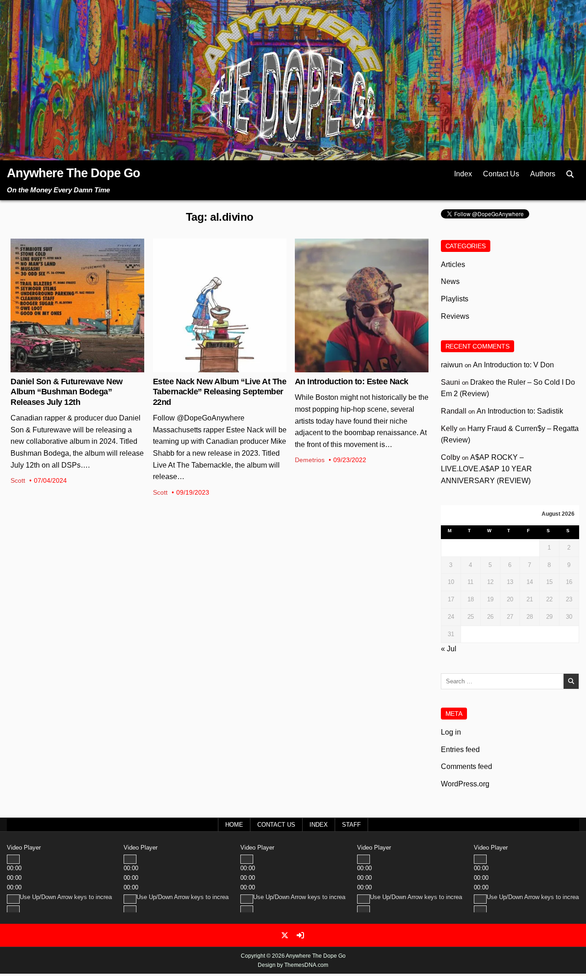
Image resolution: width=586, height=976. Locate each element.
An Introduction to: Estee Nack (351, 381)
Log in (451, 732)
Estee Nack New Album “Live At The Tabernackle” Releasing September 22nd (220, 392)
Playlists (454, 299)
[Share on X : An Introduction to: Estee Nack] (354, 367)
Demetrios (310, 459)
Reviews (455, 316)
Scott (18, 480)
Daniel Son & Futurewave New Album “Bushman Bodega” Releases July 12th (67, 392)
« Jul (448, 649)
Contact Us (501, 174)
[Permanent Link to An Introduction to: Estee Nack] (362, 305)
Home (234, 824)
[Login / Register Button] (300, 935)
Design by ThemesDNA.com (293, 965)
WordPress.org (465, 784)
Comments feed (466, 766)
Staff (351, 824)
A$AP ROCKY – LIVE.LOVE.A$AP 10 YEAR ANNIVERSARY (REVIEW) (486, 469)
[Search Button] (570, 174)
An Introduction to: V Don (513, 365)
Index (463, 174)
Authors (542, 174)
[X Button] (284, 935)
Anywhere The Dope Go (73, 173)
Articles (361, 268)
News (77, 268)
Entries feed (460, 749)
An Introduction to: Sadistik (520, 411)
